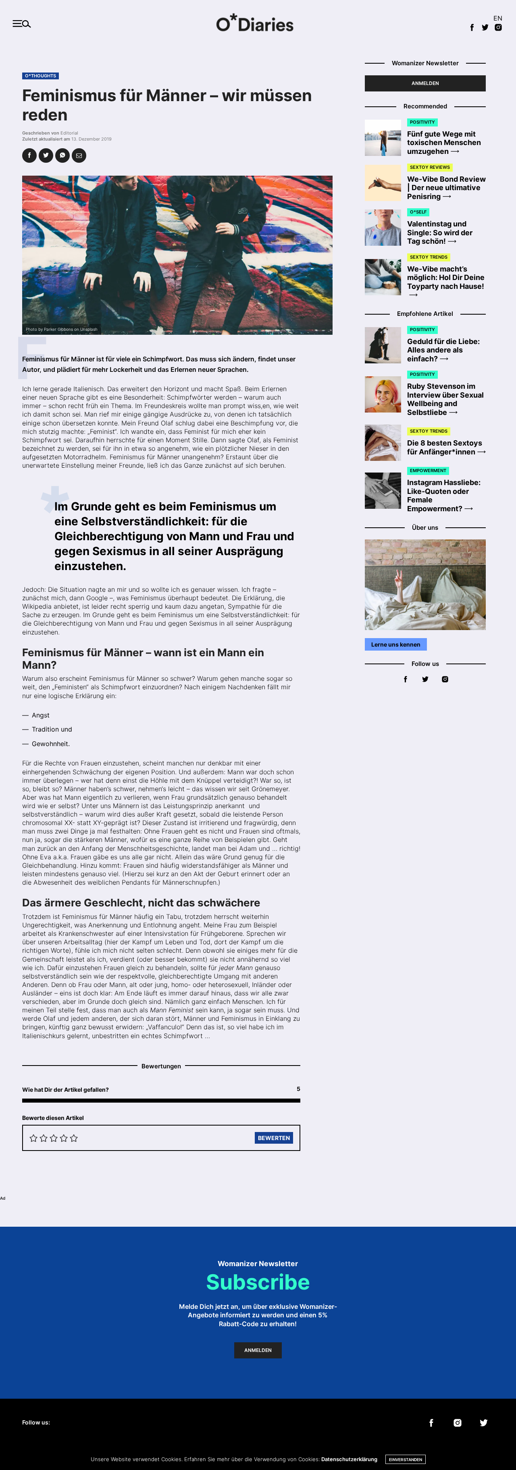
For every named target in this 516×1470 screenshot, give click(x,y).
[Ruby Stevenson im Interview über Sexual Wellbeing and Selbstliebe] (386, 394)
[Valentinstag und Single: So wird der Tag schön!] (386, 227)
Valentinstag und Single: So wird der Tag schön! (439, 233)
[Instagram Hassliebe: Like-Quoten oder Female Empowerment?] (386, 491)
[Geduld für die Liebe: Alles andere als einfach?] (386, 345)
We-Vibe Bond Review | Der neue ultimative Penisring (446, 188)
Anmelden (425, 83)
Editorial (69, 133)
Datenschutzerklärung (349, 1459)
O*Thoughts (40, 76)
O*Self (418, 212)
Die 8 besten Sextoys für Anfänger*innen (444, 447)
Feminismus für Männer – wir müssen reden (167, 104)
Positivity (422, 122)
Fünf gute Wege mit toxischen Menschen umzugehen (444, 143)
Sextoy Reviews (430, 167)
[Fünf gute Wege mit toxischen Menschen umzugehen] (386, 138)
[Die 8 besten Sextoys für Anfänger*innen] (386, 443)
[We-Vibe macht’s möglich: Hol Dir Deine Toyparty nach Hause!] (386, 277)
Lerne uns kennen (395, 644)
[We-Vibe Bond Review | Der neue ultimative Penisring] (386, 183)
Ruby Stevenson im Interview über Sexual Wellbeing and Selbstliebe (445, 399)
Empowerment (428, 471)
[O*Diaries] (258, 23)
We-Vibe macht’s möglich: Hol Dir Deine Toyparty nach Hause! (446, 277)
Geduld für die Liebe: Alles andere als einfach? (443, 350)
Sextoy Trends (428, 257)
